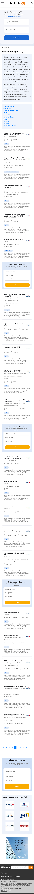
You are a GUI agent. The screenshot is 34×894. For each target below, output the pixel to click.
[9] (26, 747)
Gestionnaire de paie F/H (12, 481)
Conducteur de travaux (10, 110)
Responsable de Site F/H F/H (13, 635)
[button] (32, 3)
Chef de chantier (8, 106)
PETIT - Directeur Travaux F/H (13, 661)
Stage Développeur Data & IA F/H (15, 158)
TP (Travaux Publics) (9, 125)
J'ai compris (4, 890)
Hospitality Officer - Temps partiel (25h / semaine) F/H (12, 457)
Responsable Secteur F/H (12, 507)
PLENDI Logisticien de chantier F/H (15, 686)
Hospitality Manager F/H (12, 347)
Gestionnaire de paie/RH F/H (13, 239)
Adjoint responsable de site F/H (14, 324)
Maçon (5, 119)
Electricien (6, 113)
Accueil (3, 47)
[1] (3, 747)
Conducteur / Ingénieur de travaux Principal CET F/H (12, 371)
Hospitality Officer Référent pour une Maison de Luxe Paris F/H (14, 215)
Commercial (7, 108)
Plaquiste (6, 121)
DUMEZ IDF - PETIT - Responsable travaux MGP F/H (14, 400)
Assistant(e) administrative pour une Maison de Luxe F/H (14, 134)
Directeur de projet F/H (11, 530)
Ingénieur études (8, 117)
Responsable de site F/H (11, 612)
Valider (17, 285)
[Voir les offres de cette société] (8, 805)
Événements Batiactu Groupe (10, 876)
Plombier (6, 123)
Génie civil (6, 115)
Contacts (4, 873)
